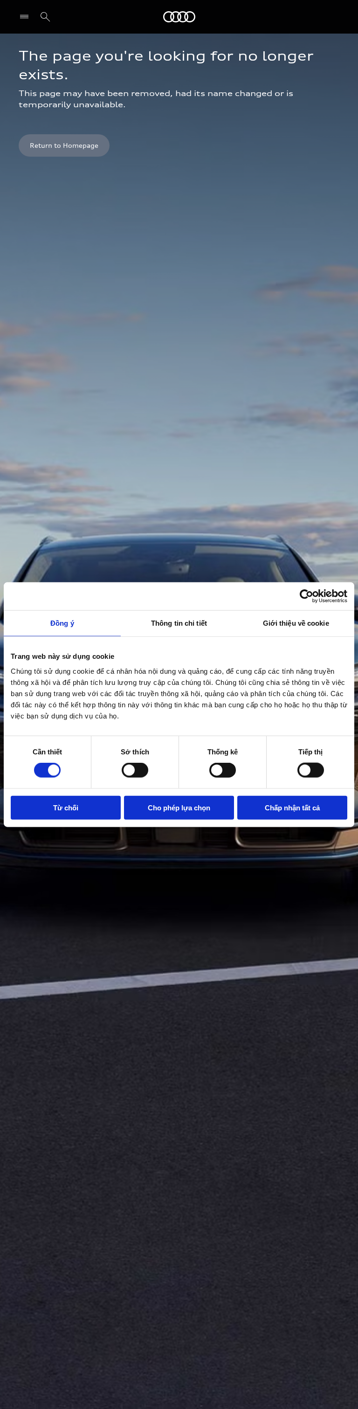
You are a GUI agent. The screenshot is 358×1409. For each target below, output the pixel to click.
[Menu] (26, 17)
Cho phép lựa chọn (179, 807)
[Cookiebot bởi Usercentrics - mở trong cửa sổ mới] (306, 596)
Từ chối (65, 807)
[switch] (135, 770)
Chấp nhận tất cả (292, 807)
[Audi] (179, 16)
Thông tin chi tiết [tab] (179, 623)
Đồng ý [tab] (62, 623)
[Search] (45, 17)
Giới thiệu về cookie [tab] (296, 623)
